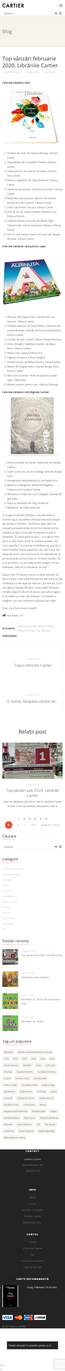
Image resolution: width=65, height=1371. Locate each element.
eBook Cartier (46, 626)
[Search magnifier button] (60, 13)
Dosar (5, 885)
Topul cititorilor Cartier (33, 665)
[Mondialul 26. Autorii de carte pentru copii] (10, 1001)
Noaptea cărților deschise (15, 1111)
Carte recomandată (12, 868)
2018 (6, 1058)
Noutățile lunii (9, 896)
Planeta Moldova (11, 1117)
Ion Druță (41, 1091)
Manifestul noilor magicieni (35, 977)
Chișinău (8, 1071)
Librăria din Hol (46, 1098)
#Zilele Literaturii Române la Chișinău (35, 1052)
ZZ (3, 929)
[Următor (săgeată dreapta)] (1, 1369)
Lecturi (53, 1091)
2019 (15, 1058)
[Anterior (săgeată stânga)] (0, 1369)
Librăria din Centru (25, 1098)
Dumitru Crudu (22, 1078)
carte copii (30, 626)
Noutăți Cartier (38, 1111)
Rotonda (8, 1124)
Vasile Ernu (9, 1131)
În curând (7, 890)
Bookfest (27, 1065)
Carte (38, 1065)
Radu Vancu (29, 1117)
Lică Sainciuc (29, 1104)
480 (33, 825)
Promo (6, 907)
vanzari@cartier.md (32, 1165)
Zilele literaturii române (14, 1137)
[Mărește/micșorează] (0, 1365)
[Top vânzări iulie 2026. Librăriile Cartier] (32, 761)
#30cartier (8, 1052)
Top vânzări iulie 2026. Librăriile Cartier (32, 793)
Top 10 (6, 912)
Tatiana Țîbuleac (24, 1124)
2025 (43, 1058)
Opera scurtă (9, 901)
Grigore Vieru (26, 1091)
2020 (20, 626)
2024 (33, 1058)
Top (38, 1124)
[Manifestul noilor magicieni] (10, 979)
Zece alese (7, 923)
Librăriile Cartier (11, 1104)
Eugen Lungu (48, 1085)
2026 (52, 1058)
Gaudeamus (9, 1091)
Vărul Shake (49, 72)
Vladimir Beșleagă (46, 1131)
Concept (6, 879)
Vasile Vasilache (26, 1131)
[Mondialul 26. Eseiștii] (10, 1023)
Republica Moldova (49, 1117)
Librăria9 (8, 1098)
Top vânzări (43, 630)
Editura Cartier (26, 630)
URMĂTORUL (50, 825)
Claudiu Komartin (25, 1071)
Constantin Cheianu (47, 1071)
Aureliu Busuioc (11, 1065)
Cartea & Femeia (11, 874)
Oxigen (53, 1111)
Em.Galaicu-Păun (30, 1085)
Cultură (7, 1078)
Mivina (43, 1104)
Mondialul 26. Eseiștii (32, 1021)
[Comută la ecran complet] (1, 1365)
